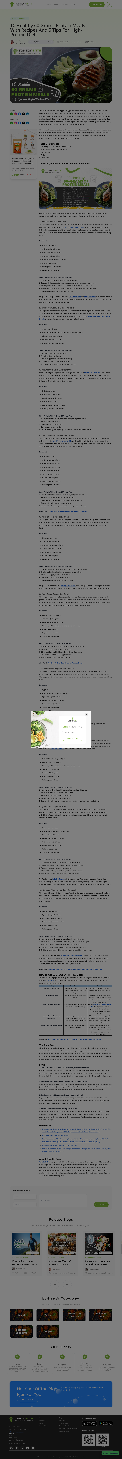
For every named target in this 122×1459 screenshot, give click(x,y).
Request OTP (72, 738)
